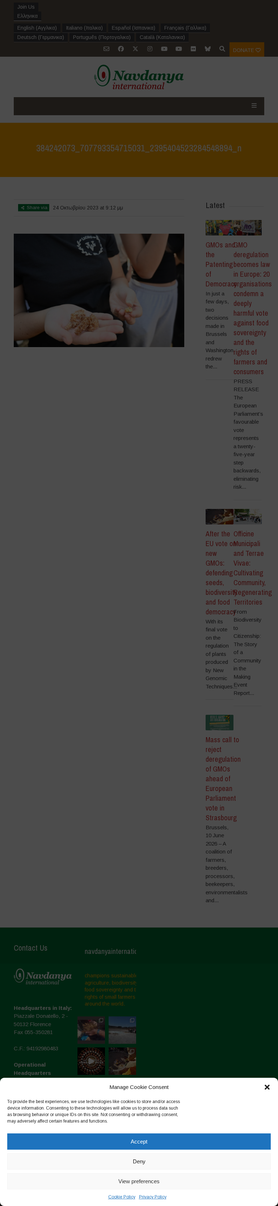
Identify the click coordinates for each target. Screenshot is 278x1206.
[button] (267, 1087)
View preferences (139, 1181)
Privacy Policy (153, 1196)
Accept (139, 1141)
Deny (139, 1161)
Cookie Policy (121, 1196)
